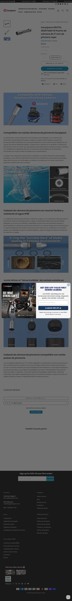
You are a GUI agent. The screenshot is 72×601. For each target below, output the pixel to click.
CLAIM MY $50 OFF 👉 (53, 308)
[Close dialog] (68, 284)
